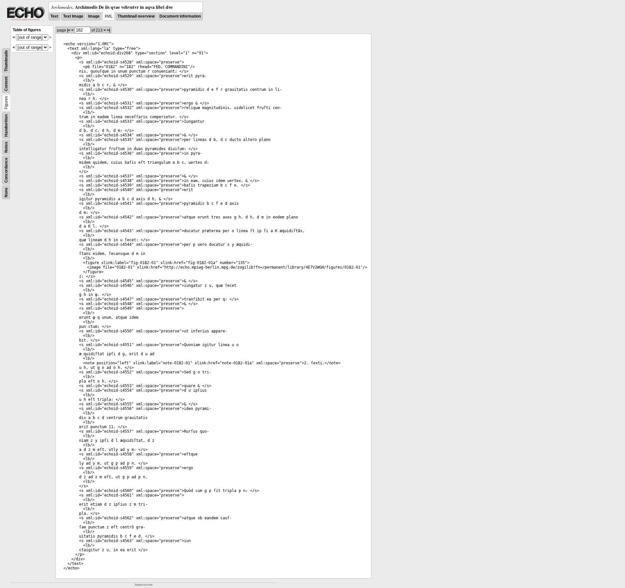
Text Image (73, 16)
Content (6, 84)
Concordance (6, 170)
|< (68, 30)
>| (108, 30)
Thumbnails (6, 61)
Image (94, 16)
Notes (6, 147)
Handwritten (6, 125)
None (6, 192)
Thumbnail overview (136, 16)
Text (54, 16)
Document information (180, 16)
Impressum (144, 584)
